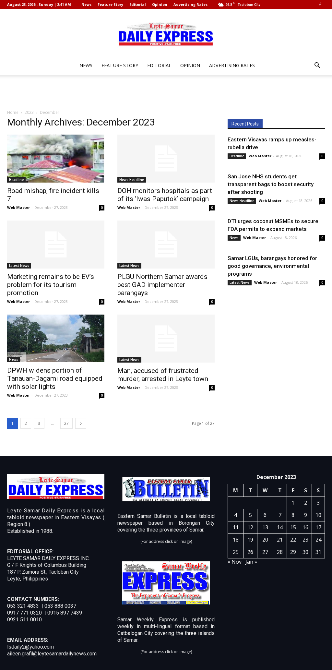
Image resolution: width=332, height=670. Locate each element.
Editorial (137, 4)
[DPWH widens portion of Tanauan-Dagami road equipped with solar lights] (55, 338)
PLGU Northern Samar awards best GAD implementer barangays (162, 285)
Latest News (19, 265)
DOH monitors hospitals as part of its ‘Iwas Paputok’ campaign (164, 195)
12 (250, 527)
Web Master (18, 207)
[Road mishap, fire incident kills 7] (55, 159)
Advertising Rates (190, 4)
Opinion (159, 4)
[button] (317, 66)
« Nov (235, 561)
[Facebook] (320, 4)
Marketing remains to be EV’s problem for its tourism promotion (50, 285)
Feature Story (110, 4)
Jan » (251, 561)
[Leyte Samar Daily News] (166, 33)
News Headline (131, 179)
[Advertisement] (166, 92)
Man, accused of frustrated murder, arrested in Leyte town (162, 375)
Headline (16, 179)
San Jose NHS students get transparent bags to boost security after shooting (271, 184)
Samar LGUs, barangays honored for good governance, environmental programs (272, 266)
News (86, 4)
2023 (29, 112)
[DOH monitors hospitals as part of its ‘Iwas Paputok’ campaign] (166, 159)
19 (250, 539)
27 (66, 423)
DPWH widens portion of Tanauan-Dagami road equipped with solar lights (54, 378)
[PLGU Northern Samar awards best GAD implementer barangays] (166, 245)
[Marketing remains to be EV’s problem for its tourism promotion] (55, 245)
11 (236, 527)
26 (250, 552)
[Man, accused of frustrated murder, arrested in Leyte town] (166, 339)
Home (12, 112)
